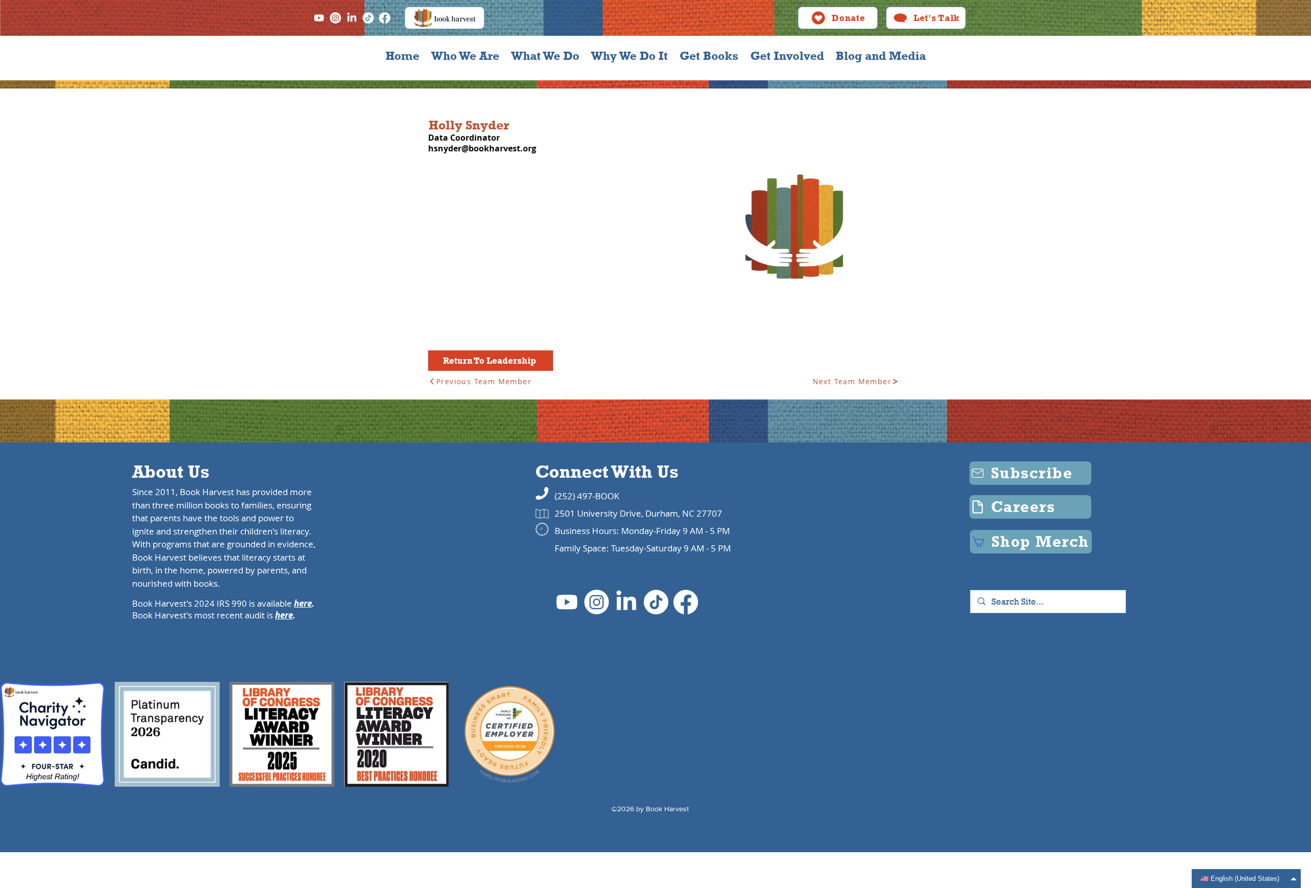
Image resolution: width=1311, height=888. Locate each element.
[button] (465, 56)
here (303, 603)
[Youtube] (319, 18)
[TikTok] (368, 18)
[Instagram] (335, 18)
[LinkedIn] (351, 18)
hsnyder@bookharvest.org (482, 148)
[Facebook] (384, 18)
